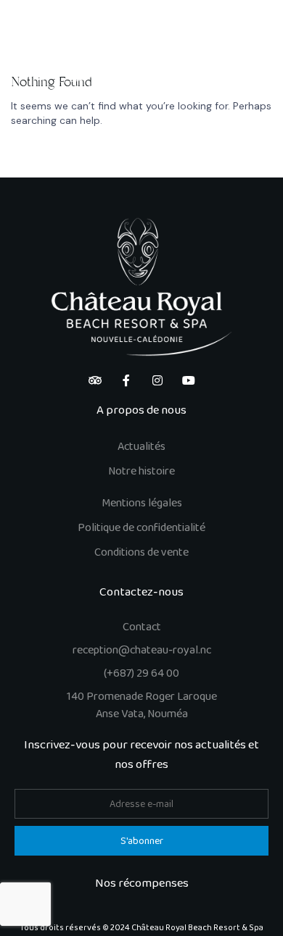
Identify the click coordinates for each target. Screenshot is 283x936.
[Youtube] (188, 380)
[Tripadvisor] (95, 380)
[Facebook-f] (126, 380)
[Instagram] (157, 380)
